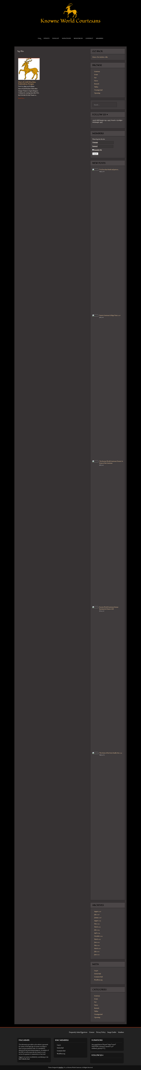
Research (96, 84)
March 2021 (97, 948)
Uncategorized (98, 90)
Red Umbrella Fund (24, 1059)
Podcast (55, 38)
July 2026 (96, 914)
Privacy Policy (101, 1032)
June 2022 (97, 942)
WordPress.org (98, 980)
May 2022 (97, 945)
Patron (96, 81)
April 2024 (97, 933)
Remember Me (98, 150)
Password (94, 146)
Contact (91, 1032)
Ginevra (32, 86)
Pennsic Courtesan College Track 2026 (109, 315)
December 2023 (98, 936)
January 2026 (97, 918)
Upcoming (97, 93)
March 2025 (97, 927)
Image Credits (111, 1032)
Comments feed (98, 977)
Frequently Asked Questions (78, 1032)
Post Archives (100, 57)
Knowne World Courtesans (70, 20)
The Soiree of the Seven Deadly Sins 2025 (110, 753)
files (107, 57)
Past (95, 78)
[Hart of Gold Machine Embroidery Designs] (29, 69)
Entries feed (97, 974)
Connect (89, 38)
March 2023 (97, 939)
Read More (21, 98)
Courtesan (97, 71)
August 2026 (97, 911)
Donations (66, 38)
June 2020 (97, 955)
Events (46, 38)
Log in (96, 971)
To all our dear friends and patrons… (109, 169)
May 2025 (96, 924)
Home (94, 57)
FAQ (39, 38)
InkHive (61, 1067)
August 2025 (97, 921)
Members (99, 38)
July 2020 (96, 951)
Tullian (96, 87)
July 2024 (96, 930)
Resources (78, 38)
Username (95, 142)
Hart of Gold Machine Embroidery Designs (27, 83)
